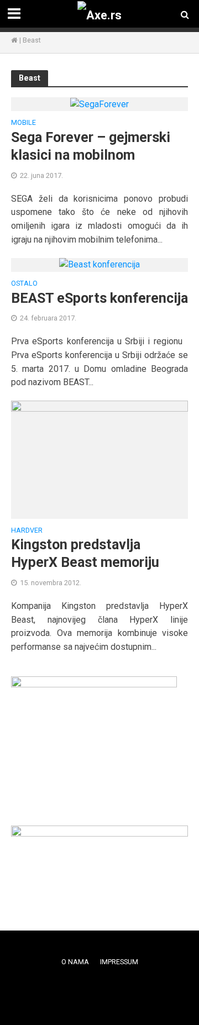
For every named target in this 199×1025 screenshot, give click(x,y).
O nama (75, 962)
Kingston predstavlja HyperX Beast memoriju (85, 553)
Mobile (23, 123)
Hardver (27, 530)
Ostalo (24, 283)
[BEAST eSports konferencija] (99, 264)
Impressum (119, 962)
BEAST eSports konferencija (99, 298)
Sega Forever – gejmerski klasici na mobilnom (90, 146)
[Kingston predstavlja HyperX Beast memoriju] (99, 459)
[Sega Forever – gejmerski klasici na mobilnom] (99, 103)
